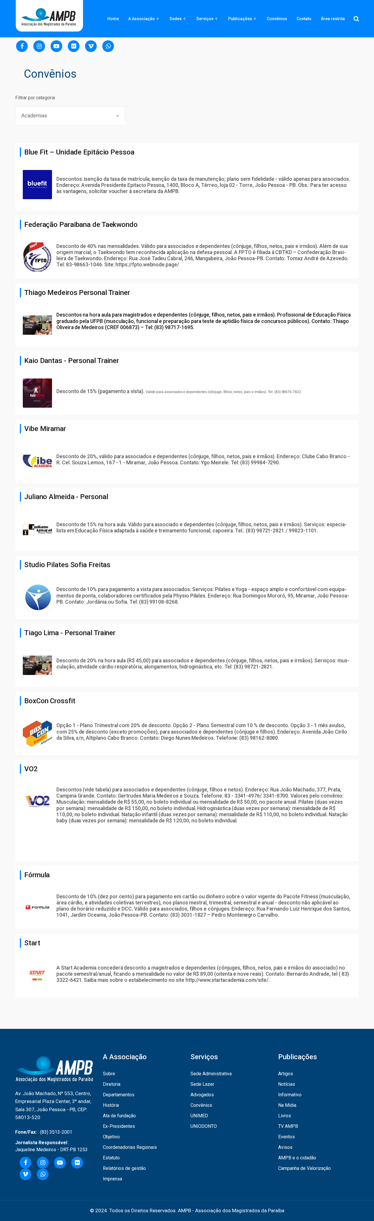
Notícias (286, 1084)
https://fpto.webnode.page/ (147, 265)
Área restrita (333, 18)
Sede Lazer (202, 1084)
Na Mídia (287, 1105)
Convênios (277, 18)
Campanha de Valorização (304, 1168)
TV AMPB (288, 1126)
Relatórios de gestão (124, 1168)
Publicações (240, 18)
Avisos (285, 1147)
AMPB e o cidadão (297, 1158)
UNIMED (199, 1115)
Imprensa (112, 1179)
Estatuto (111, 1158)
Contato (304, 18)
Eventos (286, 1137)
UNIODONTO (204, 1126)
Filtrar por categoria (35, 97)
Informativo (290, 1094)
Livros (284, 1115)
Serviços (205, 18)
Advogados (202, 1094)
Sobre (109, 1073)
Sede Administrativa (211, 1073)
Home (113, 18)
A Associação (141, 18)
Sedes (175, 18)
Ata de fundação (119, 1115)
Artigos (285, 1073)
